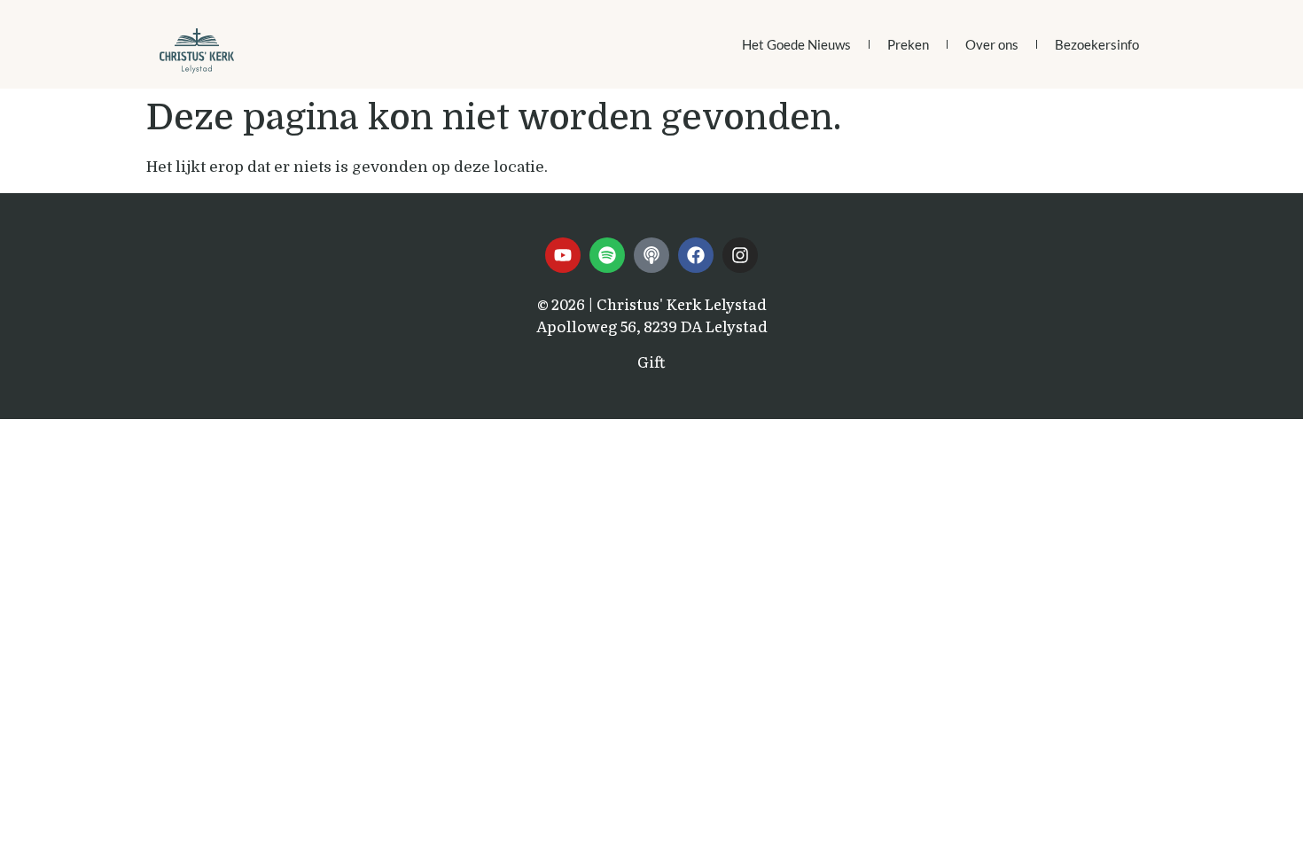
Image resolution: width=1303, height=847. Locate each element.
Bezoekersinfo (1097, 44)
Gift (651, 361)
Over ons (991, 44)
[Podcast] (651, 255)
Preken (908, 44)
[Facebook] (696, 255)
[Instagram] (740, 255)
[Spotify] (607, 255)
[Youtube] (563, 255)
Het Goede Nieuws (796, 44)
